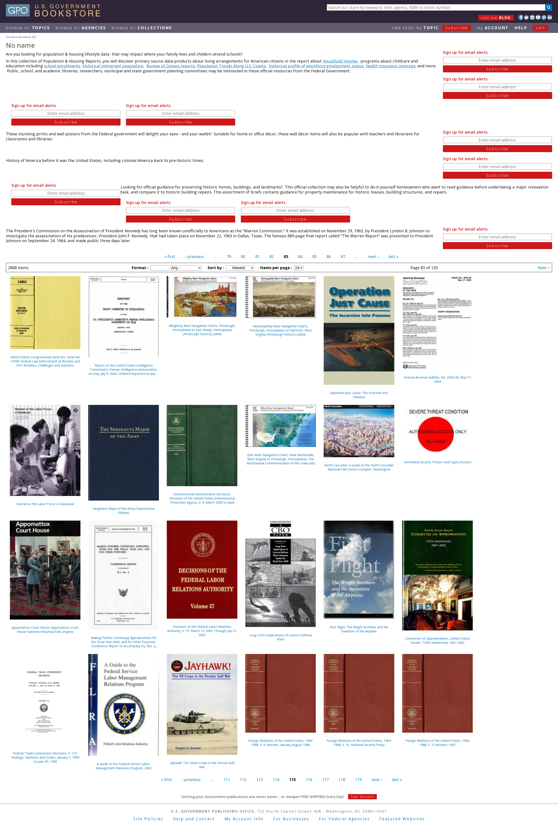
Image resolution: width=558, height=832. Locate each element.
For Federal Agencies (344, 818)
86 (329, 256)
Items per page (275, 267)
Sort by (215, 267)
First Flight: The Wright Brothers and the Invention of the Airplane (359, 629)
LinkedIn (549, 17)
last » (393, 256)
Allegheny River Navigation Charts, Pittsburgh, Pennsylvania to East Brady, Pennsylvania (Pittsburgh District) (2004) (202, 330)
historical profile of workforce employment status (316, 65)
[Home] (55, 15)
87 (343, 256)
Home (10, 37)
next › (373, 256)
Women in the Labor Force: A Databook (45, 504)
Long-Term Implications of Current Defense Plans (280, 637)
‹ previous (194, 256)
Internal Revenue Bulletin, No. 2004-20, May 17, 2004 (437, 379)
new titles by (430, 27)
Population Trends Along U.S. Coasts (231, 65)
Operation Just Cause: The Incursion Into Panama (359, 395)
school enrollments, (62, 65)
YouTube (538, 17)
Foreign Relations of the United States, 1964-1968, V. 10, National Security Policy (359, 743)
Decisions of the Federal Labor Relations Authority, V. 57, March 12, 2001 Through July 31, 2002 (202, 631)
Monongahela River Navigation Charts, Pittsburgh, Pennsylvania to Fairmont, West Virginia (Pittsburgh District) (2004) (280, 330)
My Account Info (244, 818)
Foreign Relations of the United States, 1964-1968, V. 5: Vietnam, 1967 (437, 743)
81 (257, 256)
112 (243, 779)
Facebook (520, 17)
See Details (362, 796)
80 (243, 256)
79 (229, 256)
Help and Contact (194, 818)
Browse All (28, 27)
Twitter (526, 17)
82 (271, 256)
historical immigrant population (112, 65)
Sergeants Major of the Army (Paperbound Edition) (124, 510)
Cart (540, 27)
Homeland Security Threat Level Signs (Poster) (437, 462)
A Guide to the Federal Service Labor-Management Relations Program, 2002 (123, 766)
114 (276, 779)
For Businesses (291, 818)
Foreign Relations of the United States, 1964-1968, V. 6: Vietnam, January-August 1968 (280, 743)
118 (342, 779)
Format (139, 267)
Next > (544, 267)
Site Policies (148, 818)
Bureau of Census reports (170, 65)
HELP (520, 27)
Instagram (532, 17)
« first (169, 256)
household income (340, 61)
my (493, 27)
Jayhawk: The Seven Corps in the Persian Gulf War (202, 765)
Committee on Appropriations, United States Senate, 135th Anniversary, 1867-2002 (437, 640)
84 (300, 256)
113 (259, 779)
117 (325, 779)
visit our (496, 17)
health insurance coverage (390, 65)
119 (358, 779)
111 (226, 779)
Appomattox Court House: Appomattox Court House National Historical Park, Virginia (45, 629)
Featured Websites (402, 818)
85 (314, 256)
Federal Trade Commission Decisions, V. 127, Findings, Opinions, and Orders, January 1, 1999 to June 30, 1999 (45, 757)
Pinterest (543, 17)
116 (309, 779)
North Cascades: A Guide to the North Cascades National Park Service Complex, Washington (359, 467)
